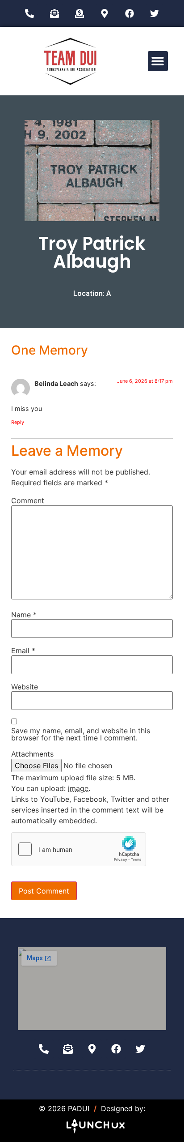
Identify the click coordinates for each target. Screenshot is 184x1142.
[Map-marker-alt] (104, 13)
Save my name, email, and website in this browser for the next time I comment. (80, 734)
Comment (27, 500)
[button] (158, 61)
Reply (17, 422)
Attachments (32, 753)
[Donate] (79, 13)
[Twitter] (154, 13)
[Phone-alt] (29, 13)
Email (23, 650)
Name (24, 614)
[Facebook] (129, 13)
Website (24, 686)
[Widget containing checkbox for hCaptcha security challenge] (78, 849)
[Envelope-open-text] (54, 13)
